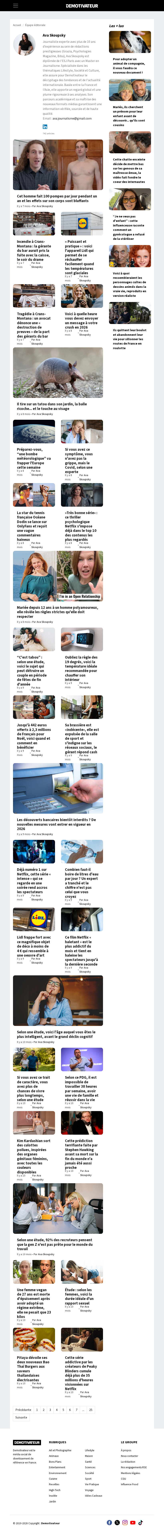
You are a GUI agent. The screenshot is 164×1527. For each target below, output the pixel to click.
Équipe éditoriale (35, 25)
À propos (126, 1450)
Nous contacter (129, 1456)
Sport (88, 1479)
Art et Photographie (60, 1450)
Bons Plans (55, 1462)
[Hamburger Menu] (15, 6)
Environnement (57, 1473)
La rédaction (128, 1462)
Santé (88, 1462)
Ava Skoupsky (45, 206)
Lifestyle (89, 1450)
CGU (123, 1479)
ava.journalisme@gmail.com (72, 118)
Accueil (17, 25)
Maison (89, 1456)
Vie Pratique (92, 1484)
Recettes (54, 1484)
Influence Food (129, 1484)
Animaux (54, 1456)
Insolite (53, 1496)
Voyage (89, 1490)
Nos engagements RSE (134, 1467)
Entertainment (57, 1467)
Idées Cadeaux (93, 1496)
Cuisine (53, 1479)
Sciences (90, 1467)
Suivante (21, 1417)
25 (90, 1410)
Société (89, 1473)
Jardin (52, 1501)
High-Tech (54, 1490)
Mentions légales (130, 1473)
